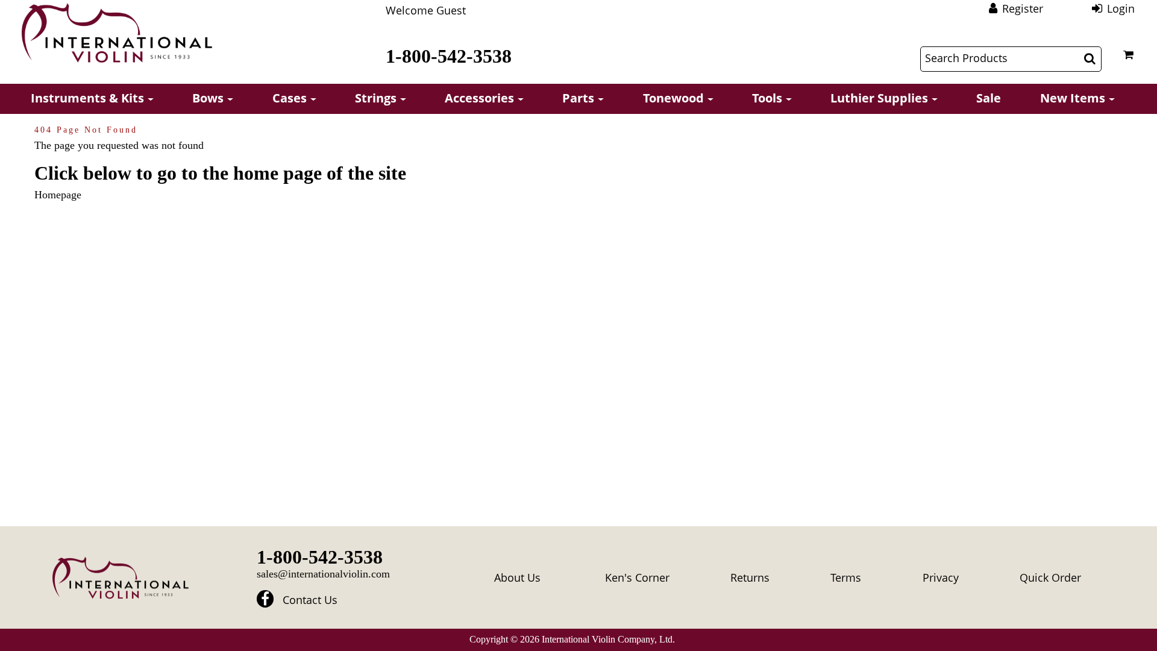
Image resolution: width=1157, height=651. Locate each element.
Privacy (941, 577)
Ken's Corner (637, 577)
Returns (750, 577)
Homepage (57, 195)
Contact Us (310, 600)
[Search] (1090, 58)
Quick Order (1050, 577)
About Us (517, 577)
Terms (845, 577)
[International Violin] (116, 33)
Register (1022, 8)
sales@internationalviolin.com (323, 574)
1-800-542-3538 (449, 56)
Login (1121, 8)
